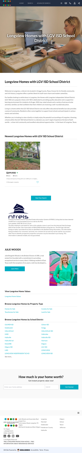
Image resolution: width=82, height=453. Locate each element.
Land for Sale (45, 312)
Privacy (46, 450)
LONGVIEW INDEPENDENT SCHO (17, 353)
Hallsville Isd (9, 341)
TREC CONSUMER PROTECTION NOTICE (17, 441)
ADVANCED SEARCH (43, 3)
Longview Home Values (13, 296)
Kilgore (43, 344)
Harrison (44, 341)
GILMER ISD (9, 324)
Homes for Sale (10, 309)
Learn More (14, 269)
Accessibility (35, 450)
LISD (6, 350)
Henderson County (47, 427)
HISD (6, 334)
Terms (41, 450)
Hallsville (8, 337)
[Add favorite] (37, 182)
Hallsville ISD (45, 337)
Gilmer (62, 422)
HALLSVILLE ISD (47, 331)
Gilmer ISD (45, 324)
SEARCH (30, 3)
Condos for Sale (46, 309)
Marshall (43, 422)
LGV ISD (44, 347)
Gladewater (9, 328)
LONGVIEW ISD (47, 353)
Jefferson (63, 427)
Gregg (43, 328)
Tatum (62, 424)
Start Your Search (41, 198)
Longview (44, 419)
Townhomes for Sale (11, 312)
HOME (21, 3)
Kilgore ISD (9, 347)
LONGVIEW (45, 350)
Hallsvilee (44, 334)
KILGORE (8, 344)
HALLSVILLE (9, 331)
